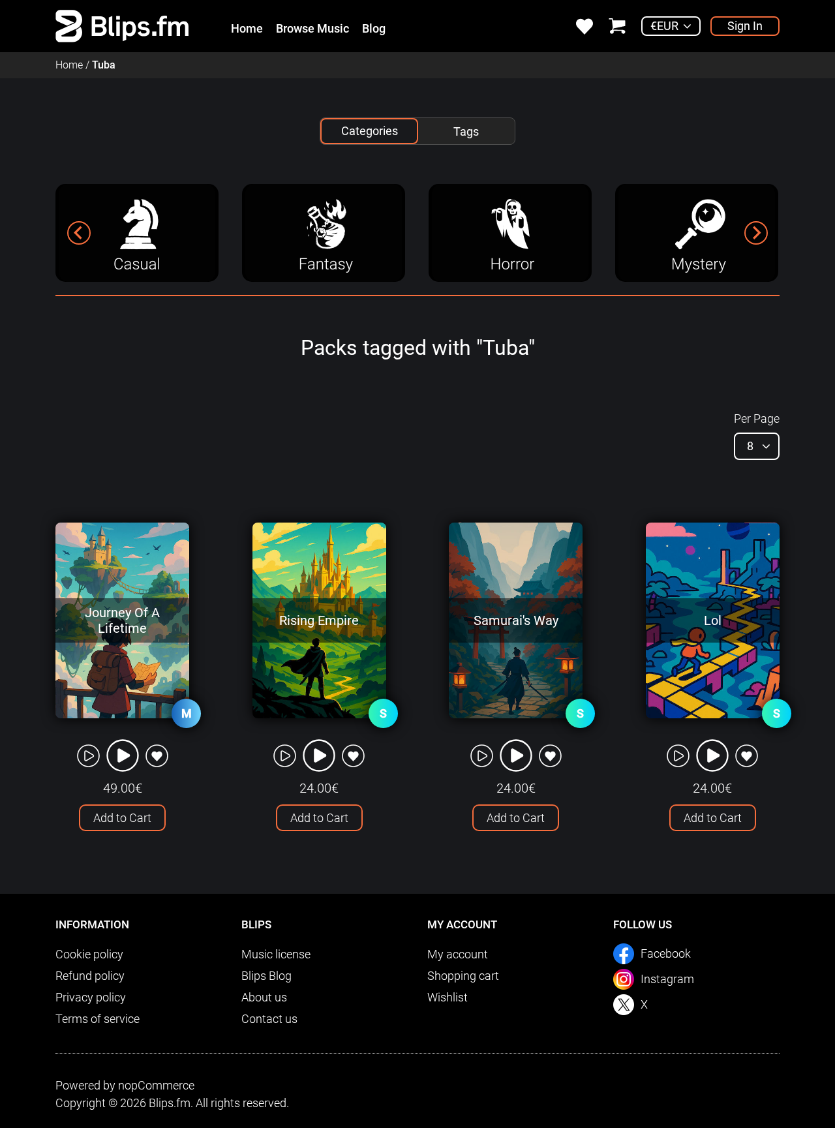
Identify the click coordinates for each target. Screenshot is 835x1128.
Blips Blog (266, 976)
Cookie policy (89, 954)
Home (247, 28)
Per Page (757, 418)
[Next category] (756, 233)
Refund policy (90, 976)
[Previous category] (79, 233)
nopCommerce (156, 1085)
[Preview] (88, 755)
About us (264, 997)
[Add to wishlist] (156, 755)
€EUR (664, 26)
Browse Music (312, 28)
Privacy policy (90, 997)
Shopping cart (463, 976)
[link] (122, 25)
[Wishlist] (584, 25)
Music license (276, 954)
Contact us (269, 1019)
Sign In (745, 26)
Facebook (666, 953)
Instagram (667, 979)
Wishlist (447, 997)
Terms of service (97, 1019)
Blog (374, 28)
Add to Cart (122, 818)
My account (457, 954)
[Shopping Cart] (617, 25)
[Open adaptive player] (122, 755)
